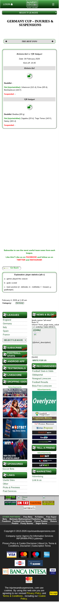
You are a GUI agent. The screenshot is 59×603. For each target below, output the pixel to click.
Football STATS (14, 354)
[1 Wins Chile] (15, 459)
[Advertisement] (29, 160)
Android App (16, 361)
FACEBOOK (31, 257)
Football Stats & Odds (42, 371)
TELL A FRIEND (46, 447)
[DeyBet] (44, 458)
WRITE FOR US (39, 360)
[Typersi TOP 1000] (36, 499)
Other (5, 484)
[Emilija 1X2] (23, 505)
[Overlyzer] (44, 411)
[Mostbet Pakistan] (15, 438)
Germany (7, 323)
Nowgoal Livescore (41, 378)
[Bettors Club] (29, 509)
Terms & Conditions (13, 596)
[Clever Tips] (23, 499)
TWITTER (21, 260)
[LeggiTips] (44, 439)
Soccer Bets (8, 469)
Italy (5, 327)
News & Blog (45, 314)
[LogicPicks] (44, 462)
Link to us (36, 480)
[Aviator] (15, 417)
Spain (6, 331)
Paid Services (9, 491)
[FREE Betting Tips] (48, 499)
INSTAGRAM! (36, 260)
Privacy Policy (34, 593)
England (7, 320)
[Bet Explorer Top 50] (10, 505)
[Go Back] (5, 268)
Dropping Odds (17, 381)
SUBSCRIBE (14, 347)
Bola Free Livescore (42, 386)
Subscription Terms (41, 546)
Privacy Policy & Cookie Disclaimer (19, 543)
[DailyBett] (44, 434)
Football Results (40, 382)
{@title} (37, 330)
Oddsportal (37, 375)
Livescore (14, 375)
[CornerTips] (44, 443)
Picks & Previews (11, 487)
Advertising (37, 476)
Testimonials (16, 368)
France (6, 334)
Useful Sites (9, 480)
